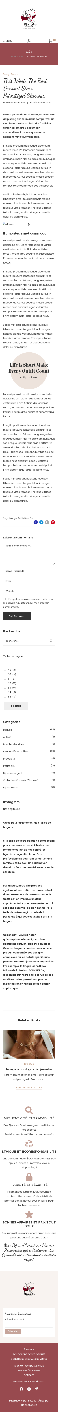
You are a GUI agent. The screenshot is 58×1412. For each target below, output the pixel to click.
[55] (5, 696)
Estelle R (33, 1400)
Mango (13, 518)
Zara (32, 518)
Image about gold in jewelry (29, 1069)
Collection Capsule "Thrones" (20, 780)
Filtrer (16, 706)
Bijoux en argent (12, 773)
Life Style (29, 1063)
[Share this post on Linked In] (47, 522)
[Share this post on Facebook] (36, 522)
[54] (5, 692)
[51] (5, 678)
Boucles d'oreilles (13, 744)
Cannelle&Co (29, 1405)
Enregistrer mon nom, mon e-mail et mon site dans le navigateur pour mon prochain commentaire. (28, 603)
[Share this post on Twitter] (41, 522)
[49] (5, 669)
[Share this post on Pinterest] (53, 522)
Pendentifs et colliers (16, 751)
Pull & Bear (23, 518)
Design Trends (10, 74)
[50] (5, 674)
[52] (5, 683)
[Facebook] (21, 1389)
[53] (5, 687)
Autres (7, 737)
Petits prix (9, 766)
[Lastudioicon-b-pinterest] (37, 1389)
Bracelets (9, 758)
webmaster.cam (15, 102)
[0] (51, 41)
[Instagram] (29, 1389)
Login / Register (29, 40)
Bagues (7, 730)
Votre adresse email (14, 1319)
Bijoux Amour (11, 787)
